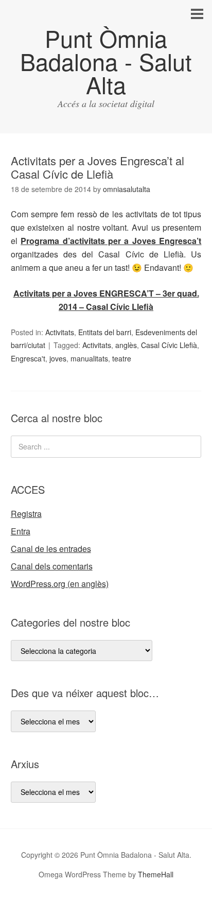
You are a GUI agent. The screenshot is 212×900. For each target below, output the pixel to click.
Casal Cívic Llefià (169, 345)
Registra (26, 514)
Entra (20, 531)
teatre (121, 358)
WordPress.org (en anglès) (60, 584)
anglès (126, 345)
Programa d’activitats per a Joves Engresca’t (111, 241)
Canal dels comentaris (52, 566)
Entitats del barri (104, 332)
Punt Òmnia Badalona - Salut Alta (106, 61)
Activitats (59, 332)
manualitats (89, 358)
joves (57, 358)
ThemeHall (155, 874)
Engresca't (28, 358)
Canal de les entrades (51, 549)
